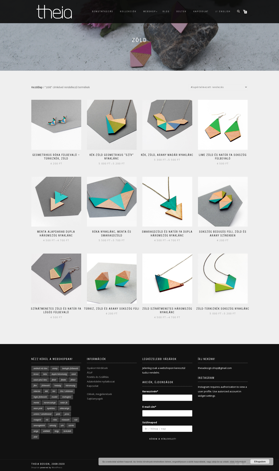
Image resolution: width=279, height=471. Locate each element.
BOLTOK (182, 11)
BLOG (166, 11)
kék (46, 391)
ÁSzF (89, 372)
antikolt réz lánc (41, 368)
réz (47, 419)
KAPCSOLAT (201, 11)
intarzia (37, 391)
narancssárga (50, 402)
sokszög (53, 425)
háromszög (70, 385)
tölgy (57, 431)
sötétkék (46, 431)
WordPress (56, 467)
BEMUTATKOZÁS (102, 11)
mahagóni (66, 397)
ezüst (74, 374)
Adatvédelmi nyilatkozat (101, 381)
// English (223, 11)
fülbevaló (46, 385)
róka (55, 419)
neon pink (38, 408)
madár (55, 397)
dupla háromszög (59, 374)
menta (36, 402)
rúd (75, 419)
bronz (36, 374)
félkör (73, 379)
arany (55, 368)
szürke (71, 425)
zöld (35, 436)
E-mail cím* (149, 406)
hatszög (57, 385)
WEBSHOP (149, 11)
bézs (45, 374)
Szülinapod (149, 422)
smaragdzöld (39, 425)
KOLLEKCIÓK (128, 11)
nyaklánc (51, 408)
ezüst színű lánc (40, 379)
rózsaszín (65, 419)
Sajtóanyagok (95, 398)
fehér (54, 379)
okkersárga (64, 408)
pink (58, 414)
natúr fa (63, 402)
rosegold (37, 419)
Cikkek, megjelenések (99, 394)
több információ (238, 461)
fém (35, 385)
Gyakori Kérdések (97, 368)
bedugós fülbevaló (70, 368)
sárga (36, 431)
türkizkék (67, 431)
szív (62, 425)
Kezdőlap (37, 87)
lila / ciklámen (66, 391)
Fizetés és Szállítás (98, 377)
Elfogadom (260, 461)
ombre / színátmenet (42, 414)
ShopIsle (35, 467)
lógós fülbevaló (40, 397)
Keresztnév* (150, 391)
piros (67, 414)
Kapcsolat (92, 386)
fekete (63, 379)
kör (54, 391)
